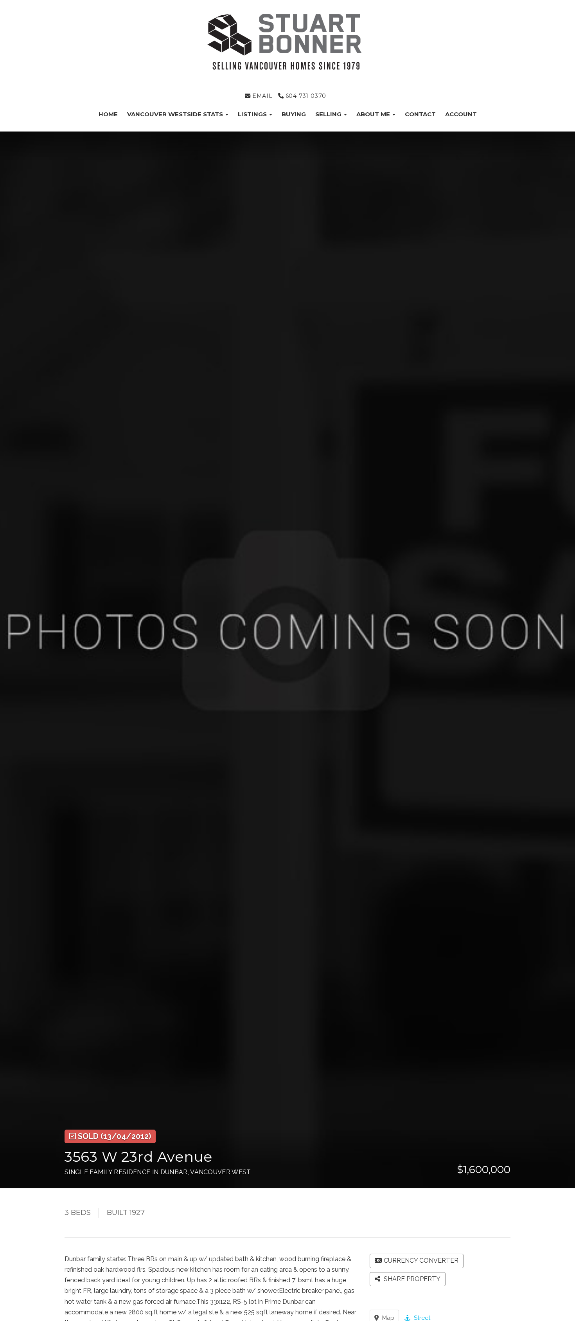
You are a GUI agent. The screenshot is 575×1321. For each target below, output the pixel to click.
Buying (294, 114)
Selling (329, 114)
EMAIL (261, 95)
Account (461, 114)
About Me (374, 114)
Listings (253, 114)
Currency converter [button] (421, 1260)
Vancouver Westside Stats (176, 114)
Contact (420, 114)
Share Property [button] (411, 1279)
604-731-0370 (305, 95)
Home (108, 114)
